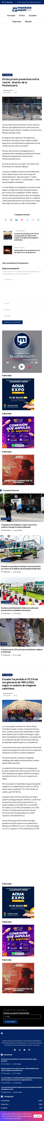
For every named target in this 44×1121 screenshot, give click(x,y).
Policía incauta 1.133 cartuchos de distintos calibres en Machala (22, 650)
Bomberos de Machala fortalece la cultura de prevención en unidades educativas (19, 609)
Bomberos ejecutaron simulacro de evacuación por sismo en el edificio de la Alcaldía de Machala (21, 567)
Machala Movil (8, 90)
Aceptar (38, 1116)
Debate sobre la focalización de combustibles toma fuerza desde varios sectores (20, 1069)
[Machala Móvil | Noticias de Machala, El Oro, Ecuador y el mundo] (22, 9)
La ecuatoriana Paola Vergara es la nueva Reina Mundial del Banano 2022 (21, 1088)
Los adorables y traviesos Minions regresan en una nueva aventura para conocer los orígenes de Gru (21, 1079)
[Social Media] (15, 1050)
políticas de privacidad (24, 1116)
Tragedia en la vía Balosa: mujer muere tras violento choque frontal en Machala (19, 526)
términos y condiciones (13, 1118)
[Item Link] (22, 507)
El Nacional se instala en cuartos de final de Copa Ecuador (19, 1060)
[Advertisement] (22, 46)
